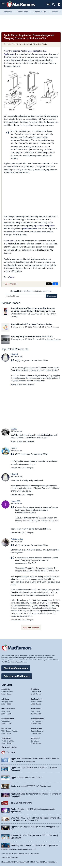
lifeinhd (14, 354)
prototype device (29, 228)
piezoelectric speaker (45, 225)
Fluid (33, 862)
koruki (14, 448)
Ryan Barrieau (36, 728)
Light (50, 862)
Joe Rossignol (53, 327)
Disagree (31, 384)
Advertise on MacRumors (16, 676)
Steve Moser (6, 738)
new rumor (10, 241)
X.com (9, 694)
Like (24, 384)
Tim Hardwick (36, 709)
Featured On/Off (8, 862)
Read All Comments (31, 627)
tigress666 (15, 501)
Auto (45, 862)
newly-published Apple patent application (24, 51)
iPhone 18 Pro (40, 12)
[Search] (54, 4)
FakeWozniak (17, 539)
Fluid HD (39, 862)
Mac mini (8, 12)
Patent (11, 277)
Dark (55, 862)
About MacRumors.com (16, 668)
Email (3, 694)
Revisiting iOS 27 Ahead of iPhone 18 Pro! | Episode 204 (34, 845)
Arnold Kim (5, 689)
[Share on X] (49, 283)
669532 (14, 429)
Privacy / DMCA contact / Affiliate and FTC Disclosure (20, 853)
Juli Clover (5, 699)
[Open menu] (3, 4)
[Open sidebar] (59, 5)
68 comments (10, 284)
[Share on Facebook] (55, 283)
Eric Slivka (42, 44)
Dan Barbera (6, 728)
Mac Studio (23, 12)
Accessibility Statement (9, 857)
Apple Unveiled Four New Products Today (31, 324)
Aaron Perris (35, 738)
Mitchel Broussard (8, 709)
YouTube (10, 752)
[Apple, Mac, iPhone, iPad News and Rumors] (20, 8)
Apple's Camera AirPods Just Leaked (26, 777)
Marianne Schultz (37, 719)
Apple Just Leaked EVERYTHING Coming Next (31, 786)
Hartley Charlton (54, 339)
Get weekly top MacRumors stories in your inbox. (31, 291)
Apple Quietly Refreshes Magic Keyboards (32, 336)
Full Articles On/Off (22, 862)
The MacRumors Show (20, 803)
